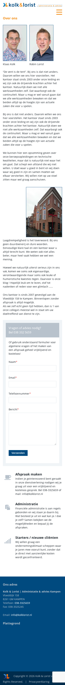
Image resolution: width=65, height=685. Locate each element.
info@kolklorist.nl (21, 615)
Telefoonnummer (20, 393)
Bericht (14, 409)
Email (13, 377)
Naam (13, 362)
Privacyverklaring (39, 681)
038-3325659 (22, 603)
